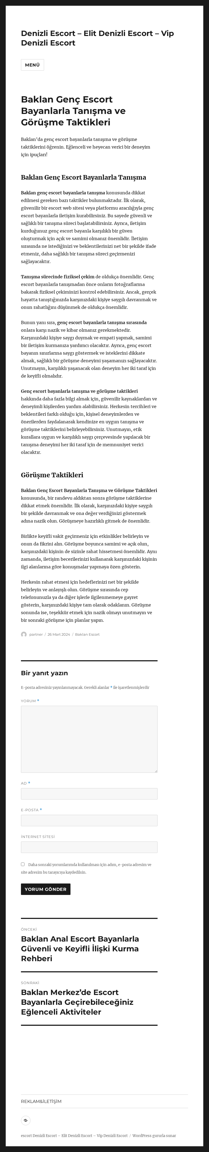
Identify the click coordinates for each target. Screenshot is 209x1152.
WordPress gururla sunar (154, 1135)
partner (36, 634)
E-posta (31, 810)
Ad (25, 783)
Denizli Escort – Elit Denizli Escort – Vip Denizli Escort (80, 1135)
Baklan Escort (87, 634)
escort (26, 1135)
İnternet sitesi (38, 836)
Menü (32, 65)
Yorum (30, 701)
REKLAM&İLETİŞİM (41, 1101)
